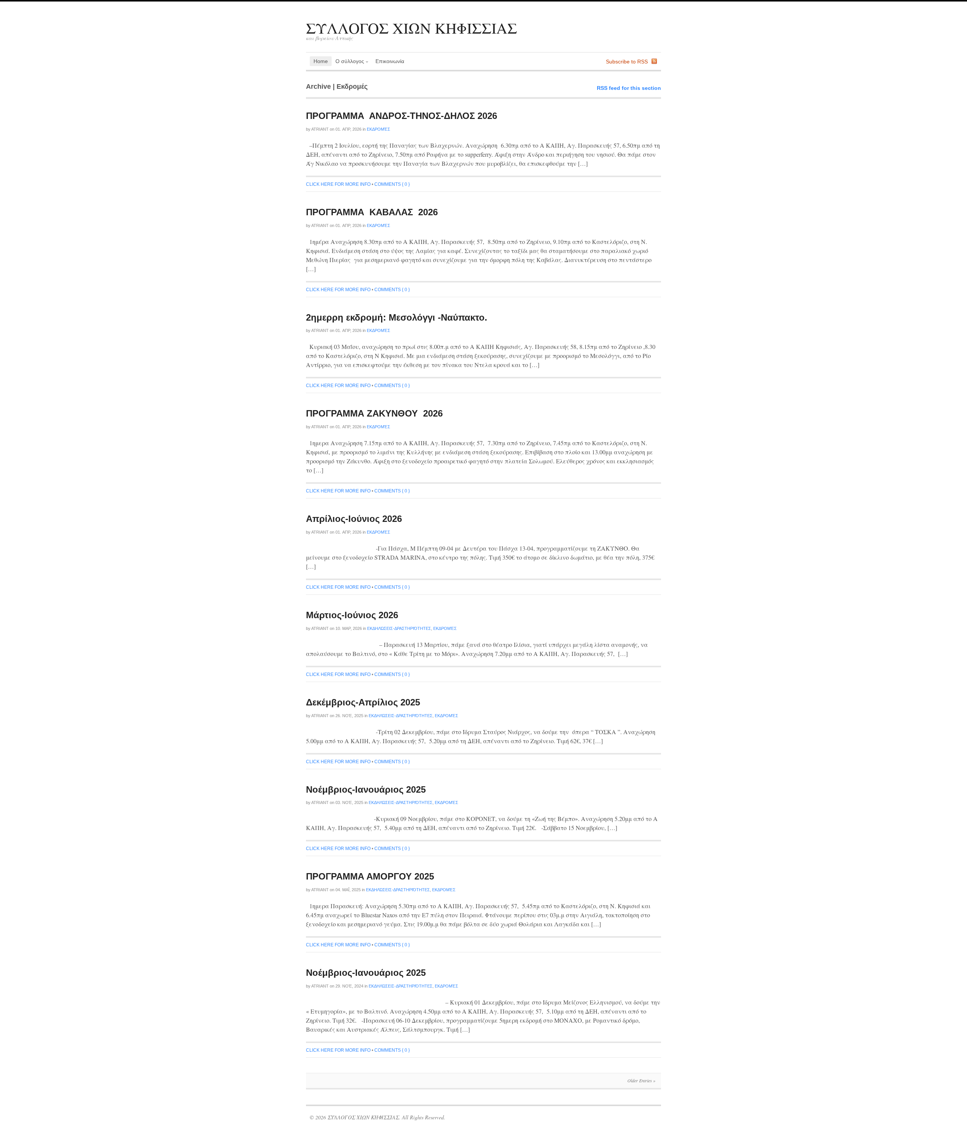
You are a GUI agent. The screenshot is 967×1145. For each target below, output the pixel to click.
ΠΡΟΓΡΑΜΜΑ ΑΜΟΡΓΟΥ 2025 (370, 876)
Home (321, 61)
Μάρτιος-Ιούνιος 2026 (352, 615)
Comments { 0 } (392, 184)
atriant (320, 129)
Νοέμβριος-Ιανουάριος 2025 (366, 789)
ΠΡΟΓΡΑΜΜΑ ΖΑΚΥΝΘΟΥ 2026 (374, 413)
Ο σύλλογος (348, 62)
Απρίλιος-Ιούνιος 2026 (354, 519)
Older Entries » (641, 1080)
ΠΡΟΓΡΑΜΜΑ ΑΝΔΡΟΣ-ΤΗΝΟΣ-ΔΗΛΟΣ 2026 (401, 116)
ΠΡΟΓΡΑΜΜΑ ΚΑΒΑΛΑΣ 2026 (372, 212)
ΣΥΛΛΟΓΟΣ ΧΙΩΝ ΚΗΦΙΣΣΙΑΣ (411, 28)
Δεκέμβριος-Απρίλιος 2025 (363, 702)
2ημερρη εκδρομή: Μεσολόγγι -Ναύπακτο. (396, 317)
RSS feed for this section (629, 88)
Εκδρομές (378, 129)
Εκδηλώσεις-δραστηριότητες (399, 628)
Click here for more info (338, 184)
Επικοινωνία (389, 61)
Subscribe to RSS (627, 62)
